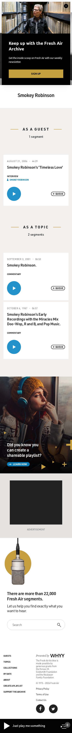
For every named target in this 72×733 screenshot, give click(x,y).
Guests (7, 655)
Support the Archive (14, 691)
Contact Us (41, 699)
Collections (10, 667)
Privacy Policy (42, 688)
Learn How (20, 464)
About (6, 679)
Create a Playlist (13, 685)
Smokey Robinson (19, 179)
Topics (6, 661)
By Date (7, 673)
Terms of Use (42, 694)
